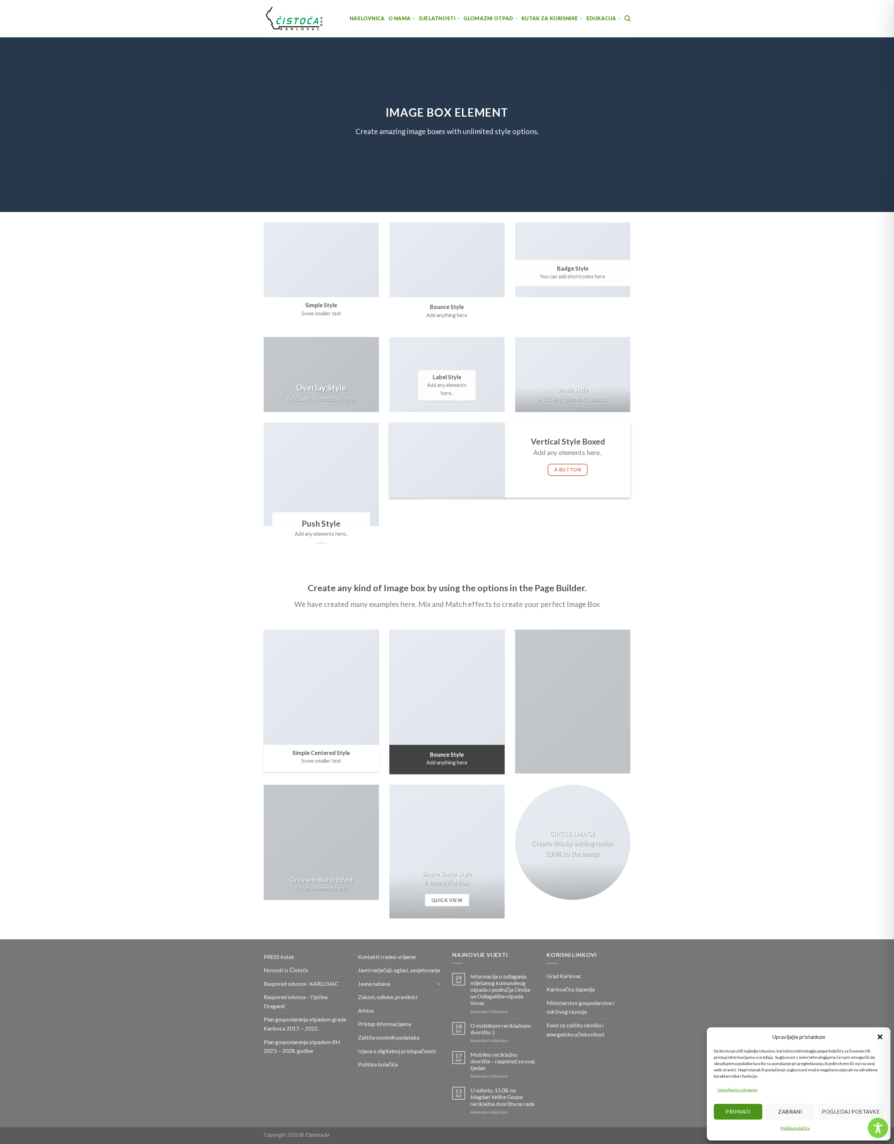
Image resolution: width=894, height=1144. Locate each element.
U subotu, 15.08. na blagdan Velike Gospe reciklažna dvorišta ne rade (502, 1097)
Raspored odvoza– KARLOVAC (301, 983)
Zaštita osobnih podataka (388, 1037)
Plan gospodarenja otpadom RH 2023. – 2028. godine (302, 1046)
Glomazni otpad (488, 18)
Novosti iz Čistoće (286, 970)
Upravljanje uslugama (737, 1089)
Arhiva (366, 1010)
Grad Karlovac (564, 976)
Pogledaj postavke (851, 1111)
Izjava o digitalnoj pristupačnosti (397, 1051)
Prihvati (738, 1111)
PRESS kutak (279, 956)
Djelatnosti (437, 18)
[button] (880, 1036)
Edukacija (601, 18)
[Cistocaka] (294, 18)
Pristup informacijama (384, 1023)
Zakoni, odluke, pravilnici (387, 996)
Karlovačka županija (571, 989)
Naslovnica (367, 18)
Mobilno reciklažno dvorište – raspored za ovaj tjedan (502, 1061)
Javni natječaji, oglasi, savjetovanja (399, 970)
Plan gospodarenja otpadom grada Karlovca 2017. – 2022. (305, 1024)
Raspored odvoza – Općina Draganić (296, 1001)
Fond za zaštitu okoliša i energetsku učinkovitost (575, 1029)
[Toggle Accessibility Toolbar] (878, 1128)
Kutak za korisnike (549, 18)
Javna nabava (374, 983)
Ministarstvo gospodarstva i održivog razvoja (580, 1007)
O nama (399, 18)
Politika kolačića (795, 1128)
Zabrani (790, 1111)
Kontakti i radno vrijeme (387, 956)
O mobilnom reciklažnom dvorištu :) (500, 1028)
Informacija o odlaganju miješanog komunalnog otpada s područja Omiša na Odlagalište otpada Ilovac (500, 989)
